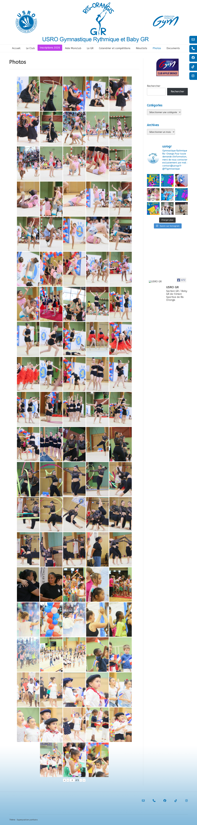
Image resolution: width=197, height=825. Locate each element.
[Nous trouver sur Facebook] (162, 800)
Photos (157, 48)
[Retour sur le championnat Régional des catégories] (181, 208)
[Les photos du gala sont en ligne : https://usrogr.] (167, 208)
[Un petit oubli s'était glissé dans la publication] (167, 180)
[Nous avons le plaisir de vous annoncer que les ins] (167, 194)
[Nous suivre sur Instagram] (183, 800)
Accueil (16, 48)
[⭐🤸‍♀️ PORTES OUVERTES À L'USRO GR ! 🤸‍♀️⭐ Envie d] (153, 180)
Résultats (141, 48)
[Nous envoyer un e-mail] (140, 800)
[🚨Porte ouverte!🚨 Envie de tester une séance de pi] (153, 208)
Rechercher (153, 85)
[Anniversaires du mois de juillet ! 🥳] (181, 194)
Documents (173, 48)
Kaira (35, 820)
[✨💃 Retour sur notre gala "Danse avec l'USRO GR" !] (181, 180)
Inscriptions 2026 (50, 47)
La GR (90, 48)
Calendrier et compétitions (114, 48)
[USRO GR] (156, 281)
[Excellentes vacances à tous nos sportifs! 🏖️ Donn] (153, 194)
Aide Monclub (73, 48)
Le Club (30, 48)
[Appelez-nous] (151, 800)
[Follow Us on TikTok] (173, 800)
